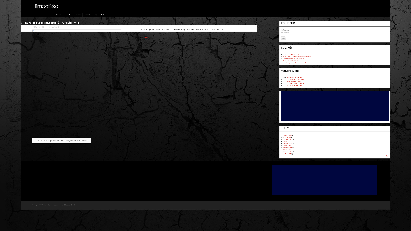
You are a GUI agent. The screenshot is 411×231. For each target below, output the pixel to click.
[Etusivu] (47, 10)
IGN (146, 37)
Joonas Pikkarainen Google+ (67, 205)
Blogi (95, 15)
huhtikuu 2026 (287, 141)
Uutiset (67, 15)
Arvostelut (77, 15)
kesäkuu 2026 (287, 137)
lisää (387, 156)
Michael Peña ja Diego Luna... (295, 85)
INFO (102, 15)
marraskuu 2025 (288, 152)
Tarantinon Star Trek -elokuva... (296, 79)
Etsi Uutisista (285, 30)
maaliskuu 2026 (287, 143)
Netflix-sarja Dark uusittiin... (295, 81)
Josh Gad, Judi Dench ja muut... (296, 83)
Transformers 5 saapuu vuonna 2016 (49, 140)
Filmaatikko (47, 205)
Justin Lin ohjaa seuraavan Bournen (293, 59)
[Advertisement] (335, 106)
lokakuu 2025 (287, 154)
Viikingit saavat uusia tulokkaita (77, 140)
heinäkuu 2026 (287, 135)
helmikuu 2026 (287, 146)
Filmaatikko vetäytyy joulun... (295, 77)
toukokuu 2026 (287, 139)
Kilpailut (87, 15)
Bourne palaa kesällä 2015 (291, 54)
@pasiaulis (54, 205)
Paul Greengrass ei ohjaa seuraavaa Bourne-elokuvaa (299, 63)
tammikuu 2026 (287, 148)
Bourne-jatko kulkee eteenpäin (292, 61)
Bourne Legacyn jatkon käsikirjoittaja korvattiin (297, 57)
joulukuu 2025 (287, 150)
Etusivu (58, 15)
